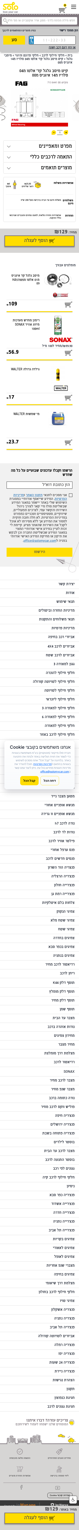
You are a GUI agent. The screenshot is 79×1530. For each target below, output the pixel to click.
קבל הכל (29, 780)
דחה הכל (50, 780)
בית (70, 56)
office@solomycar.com (39, 541)
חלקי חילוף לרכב (53, 56)
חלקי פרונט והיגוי (27, 56)
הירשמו (39, 552)
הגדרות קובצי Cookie (60, 1495)
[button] (73, 1500)
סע (14, 40)
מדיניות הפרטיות (42, 764)
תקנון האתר (34, 495)
